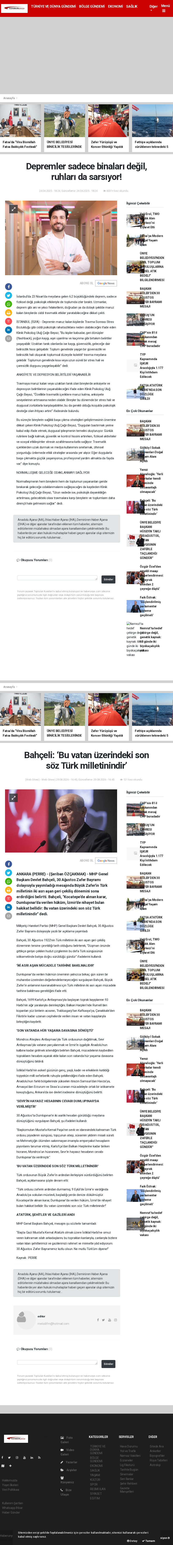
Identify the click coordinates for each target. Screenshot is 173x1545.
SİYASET (96, 1493)
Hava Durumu (129, 1446)
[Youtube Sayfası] (26, 1457)
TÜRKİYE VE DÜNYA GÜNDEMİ (53, 6)
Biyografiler (157, 1455)
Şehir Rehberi (128, 1483)
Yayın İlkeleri (10, 1485)
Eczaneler (126, 1460)
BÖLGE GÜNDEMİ (92, 6)
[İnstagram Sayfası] (19, 1457)
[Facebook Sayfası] (4, 1457)
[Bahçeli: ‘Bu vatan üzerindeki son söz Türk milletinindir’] (61, 820)
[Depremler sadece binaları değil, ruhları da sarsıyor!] (61, 237)
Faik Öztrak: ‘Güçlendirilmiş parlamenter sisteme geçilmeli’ (150, 606)
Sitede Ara (157, 1446)
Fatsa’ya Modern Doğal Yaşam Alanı (151, 240)
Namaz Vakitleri (130, 1455)
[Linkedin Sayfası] (33, 1457)
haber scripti (8, 1540)
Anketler (155, 1451)
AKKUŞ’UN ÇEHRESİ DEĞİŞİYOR (147, 319)
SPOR (94, 1484)
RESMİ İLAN (97, 1489)
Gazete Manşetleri (127, 1490)
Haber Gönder (11, 1512)
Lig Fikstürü (127, 1465)
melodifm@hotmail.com (53, 1323)
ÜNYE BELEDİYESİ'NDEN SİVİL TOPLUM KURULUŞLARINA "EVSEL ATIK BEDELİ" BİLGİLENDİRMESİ (152, 267)
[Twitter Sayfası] (11, 1457)
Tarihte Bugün (129, 1469)
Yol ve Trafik (128, 1451)
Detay (133, 1540)
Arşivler (71, 1470)
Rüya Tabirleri (158, 1460)
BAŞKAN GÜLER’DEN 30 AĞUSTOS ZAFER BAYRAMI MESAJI (151, 297)
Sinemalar (126, 1474)
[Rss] (41, 1457)
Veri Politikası (10, 1489)
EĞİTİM (95, 1498)
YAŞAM (95, 1475)
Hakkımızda (9, 1480)
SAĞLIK (131, 6)
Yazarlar (71, 1462)
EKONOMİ (115, 6)
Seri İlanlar (127, 1479)
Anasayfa (9, 98)
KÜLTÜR (95, 1479)
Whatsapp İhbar (12, 1508)
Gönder (108, 579)
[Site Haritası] (4, 1465)
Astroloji (155, 1465)
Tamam (150, 1540)
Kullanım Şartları (12, 1503)
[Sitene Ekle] (12, 1465)
